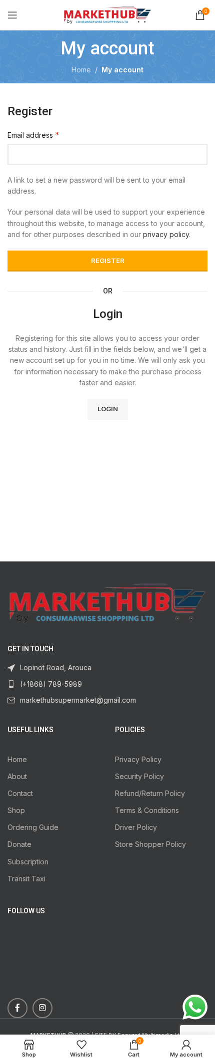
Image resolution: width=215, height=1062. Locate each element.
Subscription (28, 861)
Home (81, 69)
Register (107, 261)
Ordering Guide (33, 827)
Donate (20, 844)
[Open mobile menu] (12, 15)
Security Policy (139, 776)
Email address (34, 135)
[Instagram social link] (42, 1008)
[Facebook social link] (18, 1008)
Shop (16, 810)
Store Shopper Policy (150, 844)
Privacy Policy (138, 759)
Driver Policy (136, 827)
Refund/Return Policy (150, 793)
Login (108, 409)
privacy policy (166, 234)
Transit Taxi (27, 878)
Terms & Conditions (147, 810)
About (17, 776)
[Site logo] (107, 14)
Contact (20, 793)
